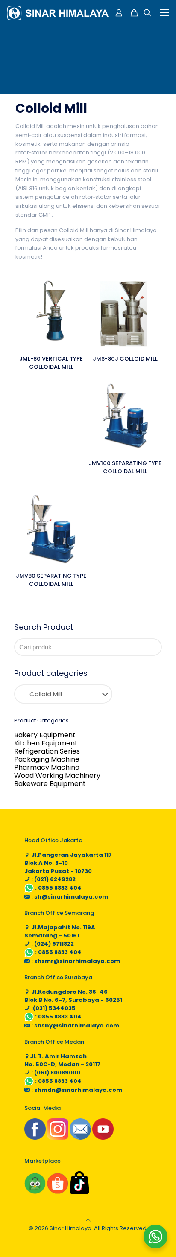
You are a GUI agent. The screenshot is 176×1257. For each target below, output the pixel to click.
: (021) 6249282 (53, 879)
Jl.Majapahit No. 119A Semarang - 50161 (59, 931)
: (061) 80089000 (55, 1072)
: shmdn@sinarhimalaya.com (76, 1090)
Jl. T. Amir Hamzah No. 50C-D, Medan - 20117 (62, 1060)
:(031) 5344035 (53, 1008)
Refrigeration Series (47, 751)
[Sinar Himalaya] (57, 12)
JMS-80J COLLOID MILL (125, 359)
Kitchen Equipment (46, 743)
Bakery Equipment (45, 735)
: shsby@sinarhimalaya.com (74, 1025)
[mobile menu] (164, 13)
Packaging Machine (46, 759)
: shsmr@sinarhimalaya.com (75, 961)
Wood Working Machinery (57, 775)
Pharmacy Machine (46, 767)
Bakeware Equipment (50, 784)
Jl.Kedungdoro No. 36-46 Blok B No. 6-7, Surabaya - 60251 (73, 996)
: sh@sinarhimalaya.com (69, 897)
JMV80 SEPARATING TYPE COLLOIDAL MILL (51, 580)
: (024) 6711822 (52, 944)
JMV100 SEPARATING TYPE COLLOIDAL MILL (124, 467)
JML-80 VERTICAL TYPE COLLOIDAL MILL (51, 363)
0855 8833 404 (60, 888)
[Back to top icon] (88, 1220)
